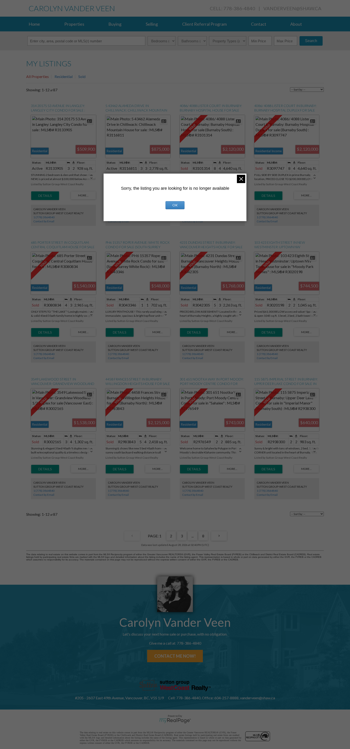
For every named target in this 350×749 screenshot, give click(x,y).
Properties (74, 24)
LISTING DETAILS (45, 195)
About (296, 24)
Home (34, 24)
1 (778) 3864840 (44, 217)
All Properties (37, 76)
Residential (64, 76)
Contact (258, 24)
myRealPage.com (175, 720)
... (192, 536)
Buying (114, 24)
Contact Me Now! (175, 656)
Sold (81, 76)
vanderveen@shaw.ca (292, 8)
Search (311, 41)
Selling (152, 24)
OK (175, 205)
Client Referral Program (204, 24)
